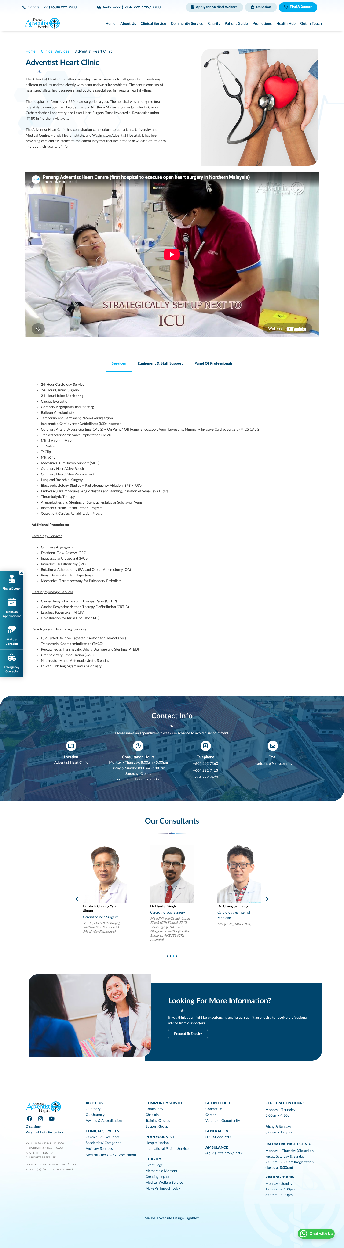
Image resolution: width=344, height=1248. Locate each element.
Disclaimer (34, 1126)
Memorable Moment (161, 1171)
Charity (153, 1159)
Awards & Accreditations (104, 1120)
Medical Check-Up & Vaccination (111, 1155)
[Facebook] (29, 1118)
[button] (214, 7)
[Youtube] (51, 1118)
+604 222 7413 (205, 770)
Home (31, 51)
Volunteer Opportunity (222, 1120)
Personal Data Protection (45, 1132)
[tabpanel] (172, 526)
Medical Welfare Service (164, 1182)
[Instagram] (40, 1118)
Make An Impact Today (163, 1188)
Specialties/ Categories (103, 1143)
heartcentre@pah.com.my (272, 764)
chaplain (152, 1115)
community (154, 1109)
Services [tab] (119, 363)
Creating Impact (157, 1177)
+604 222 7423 (205, 777)
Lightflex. (192, 1218)
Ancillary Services (99, 1149)
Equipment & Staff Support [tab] (160, 363)
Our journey (95, 1115)
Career (210, 1115)
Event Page (154, 1165)
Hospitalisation (157, 1143)
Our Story (93, 1109)
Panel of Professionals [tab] (213, 363)
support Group (157, 1126)
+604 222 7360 (205, 764)
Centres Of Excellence (103, 1137)
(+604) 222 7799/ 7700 (224, 1153)
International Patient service (167, 1149)
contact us (214, 1109)
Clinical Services (55, 51)
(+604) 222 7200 (218, 1137)
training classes (158, 1120)
